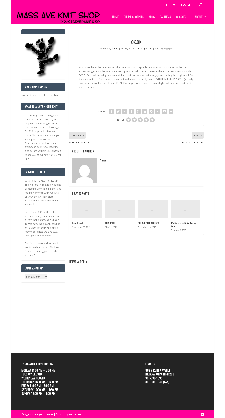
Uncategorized (144, 48)
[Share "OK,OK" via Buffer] (151, 111)
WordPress (75, 414)
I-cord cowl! (77, 223)
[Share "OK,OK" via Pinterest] (138, 111)
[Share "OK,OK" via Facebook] (111, 111)
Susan (115, 48)
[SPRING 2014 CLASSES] (152, 209)
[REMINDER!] (120, 209)
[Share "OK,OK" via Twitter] (118, 111)
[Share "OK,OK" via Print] (171, 111)
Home (115, 17)
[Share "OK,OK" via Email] (164, 111)
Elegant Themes (44, 414)
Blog (152, 17)
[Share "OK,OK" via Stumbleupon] (158, 111)
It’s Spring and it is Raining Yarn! (184, 224)
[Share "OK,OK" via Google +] (125, 111)
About (199, 17)
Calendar (165, 17)
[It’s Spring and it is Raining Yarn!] (185, 209)
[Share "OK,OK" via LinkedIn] (144, 111)
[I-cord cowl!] (87, 209)
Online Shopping (134, 17)
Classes (181, 17)
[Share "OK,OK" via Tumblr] (131, 111)
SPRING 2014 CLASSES (148, 223)
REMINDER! (110, 223)
